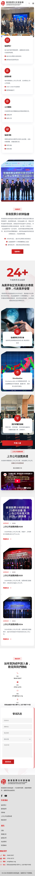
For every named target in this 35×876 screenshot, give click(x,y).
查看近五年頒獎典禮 (17, 463)
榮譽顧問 (3, 809)
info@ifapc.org (17, 696)
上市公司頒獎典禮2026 (13, 527)
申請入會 (17, 443)
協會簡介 (8, 46)
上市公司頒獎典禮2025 (13, 575)
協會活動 (8, 135)
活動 (2, 830)
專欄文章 (3, 834)
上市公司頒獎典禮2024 (13, 624)
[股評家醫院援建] (17, 415)
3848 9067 (17, 678)
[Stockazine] (17, 371)
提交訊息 (8, 762)
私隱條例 (3, 845)
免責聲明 (3, 842)
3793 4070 (17, 687)
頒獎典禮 (8, 76)
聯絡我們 (3, 820)
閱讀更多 (6, 539)
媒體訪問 (3, 838)
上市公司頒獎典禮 (6, 816)
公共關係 (8, 107)
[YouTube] (6, 796)
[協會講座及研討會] (17, 328)
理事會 (3, 812)
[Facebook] (1, 796)
